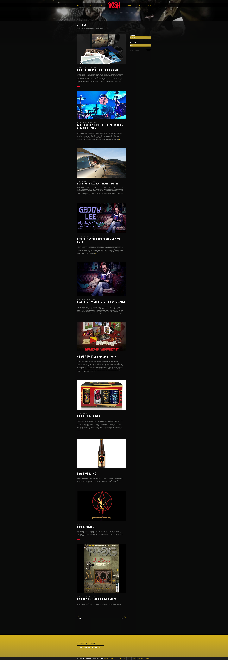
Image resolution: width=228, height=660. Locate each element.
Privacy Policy (140, 658)
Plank (100, 658)
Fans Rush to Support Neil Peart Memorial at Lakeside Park (101, 126)
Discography (128, 5)
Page (81, 617)
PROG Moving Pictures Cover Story (96, 599)
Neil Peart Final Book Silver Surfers (97, 183)
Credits (129, 658)
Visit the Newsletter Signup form (90, 647)
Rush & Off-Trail (86, 527)
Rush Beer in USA (86, 474)
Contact (134, 658)
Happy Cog (105, 658)
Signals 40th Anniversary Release (96, 357)
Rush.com (114, 6)
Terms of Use (147, 658)
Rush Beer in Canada (88, 415)
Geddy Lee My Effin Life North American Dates (99, 241)
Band (101, 5)
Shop (140, 5)
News (78, 5)
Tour (90, 5)
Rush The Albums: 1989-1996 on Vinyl (97, 70)
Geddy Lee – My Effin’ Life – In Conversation (101, 301)
